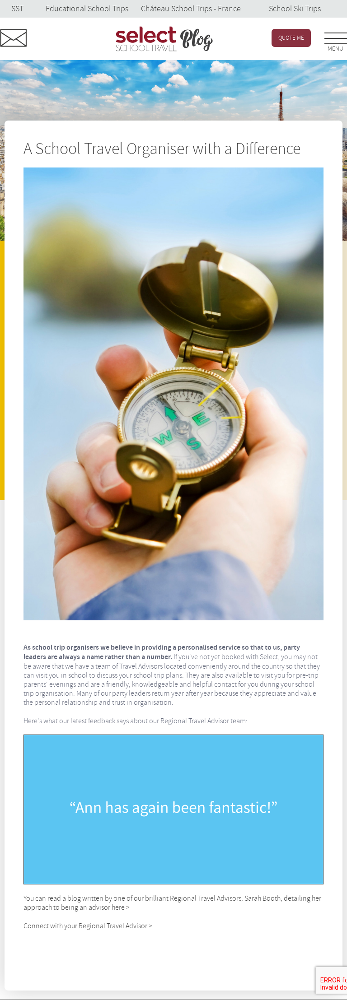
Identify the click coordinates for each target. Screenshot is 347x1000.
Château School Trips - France (191, 9)
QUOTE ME (291, 38)
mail (13, 38)
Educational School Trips (87, 9)
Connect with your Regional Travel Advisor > (87, 925)
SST (17, 9)
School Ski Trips (295, 9)
